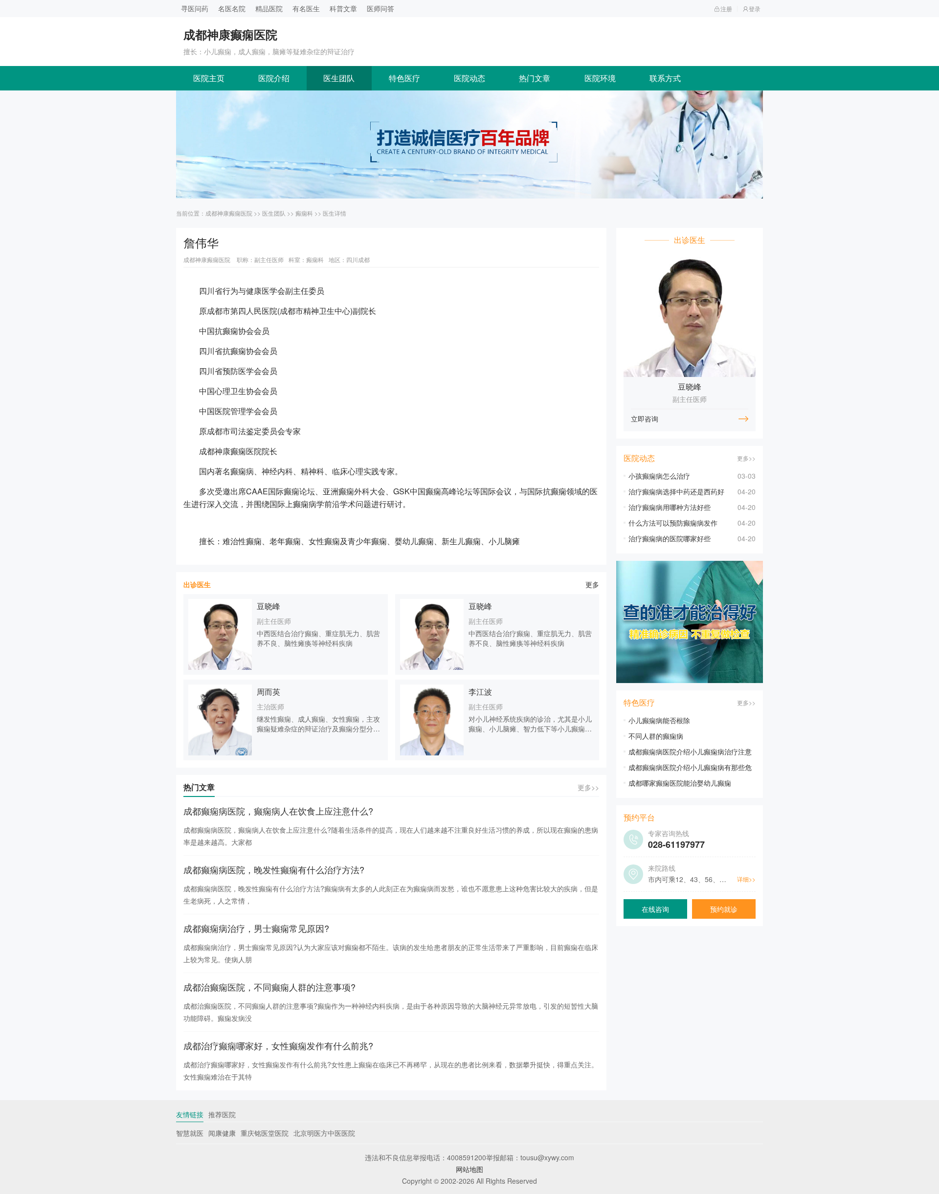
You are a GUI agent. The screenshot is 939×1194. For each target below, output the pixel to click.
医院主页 (208, 78)
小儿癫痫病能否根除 (659, 720)
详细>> (746, 879)
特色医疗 (404, 78)
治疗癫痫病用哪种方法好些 (669, 507)
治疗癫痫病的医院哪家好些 (669, 538)
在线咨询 (655, 909)
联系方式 (665, 78)
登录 (754, 8)
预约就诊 (724, 909)
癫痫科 (304, 213)
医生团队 (339, 78)
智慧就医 (189, 1133)
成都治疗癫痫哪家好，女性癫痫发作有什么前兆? (278, 1045)
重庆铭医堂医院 (265, 1133)
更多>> (588, 787)
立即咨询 (644, 418)
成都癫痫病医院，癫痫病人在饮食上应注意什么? (278, 810)
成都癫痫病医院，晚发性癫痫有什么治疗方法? (273, 869)
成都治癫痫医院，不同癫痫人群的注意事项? (269, 986)
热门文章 (534, 78)
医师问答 (380, 8)
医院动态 (469, 78)
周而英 (268, 691)
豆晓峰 (268, 606)
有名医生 (306, 8)
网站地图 (469, 1169)
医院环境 (600, 78)
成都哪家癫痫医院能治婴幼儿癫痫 (679, 783)
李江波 (480, 691)
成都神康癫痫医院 (228, 213)
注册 (726, 8)
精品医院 (269, 8)
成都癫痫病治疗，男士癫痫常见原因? (256, 928)
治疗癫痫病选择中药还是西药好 (676, 491)
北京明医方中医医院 (324, 1133)
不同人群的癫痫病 (655, 736)
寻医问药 (194, 8)
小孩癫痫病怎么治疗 (659, 476)
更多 (592, 584)
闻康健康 (222, 1133)
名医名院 (232, 8)
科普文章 (343, 8)
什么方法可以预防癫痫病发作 (672, 523)
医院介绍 (274, 78)
